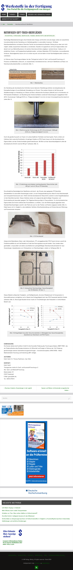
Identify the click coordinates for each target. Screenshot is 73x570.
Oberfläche (25, 35)
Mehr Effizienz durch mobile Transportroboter (14, 510)
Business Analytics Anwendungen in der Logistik (18, 388)
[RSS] (36, 567)
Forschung (17, 35)
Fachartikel (10, 24)
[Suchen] (69, 399)
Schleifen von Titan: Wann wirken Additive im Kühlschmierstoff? (19, 513)
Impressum (38, 555)
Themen (32, 35)
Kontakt (30, 555)
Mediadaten (12, 555)
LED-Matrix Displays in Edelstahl (11, 508)
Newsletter (22, 555)
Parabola (37, 563)
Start (3, 24)
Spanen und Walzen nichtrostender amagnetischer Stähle (55, 389)
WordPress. (46, 563)
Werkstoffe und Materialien (45, 35)
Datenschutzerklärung (56, 555)
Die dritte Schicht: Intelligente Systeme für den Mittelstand (18, 516)
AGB (45, 555)
